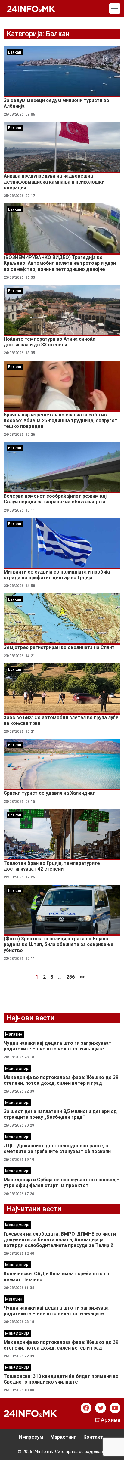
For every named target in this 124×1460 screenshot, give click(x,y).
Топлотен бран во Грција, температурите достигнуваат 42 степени (52, 866)
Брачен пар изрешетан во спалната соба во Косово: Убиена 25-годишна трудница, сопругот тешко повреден (60, 420)
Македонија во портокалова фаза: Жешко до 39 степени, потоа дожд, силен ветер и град (61, 1080)
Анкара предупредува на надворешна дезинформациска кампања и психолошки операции (54, 181)
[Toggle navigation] (114, 8)
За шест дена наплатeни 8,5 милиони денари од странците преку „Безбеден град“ (60, 1114)
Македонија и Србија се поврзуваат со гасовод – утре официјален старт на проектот (62, 1182)
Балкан (14, 52)
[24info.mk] (31, 8)
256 (71, 977)
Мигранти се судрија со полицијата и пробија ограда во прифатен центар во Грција (57, 574)
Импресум (31, 1437)
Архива (110, 1419)
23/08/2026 (13, 585)
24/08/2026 (13, 353)
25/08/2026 (13, 195)
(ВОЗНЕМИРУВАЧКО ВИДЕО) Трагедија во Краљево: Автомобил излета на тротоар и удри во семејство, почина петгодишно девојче (60, 263)
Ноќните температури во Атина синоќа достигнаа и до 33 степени (49, 342)
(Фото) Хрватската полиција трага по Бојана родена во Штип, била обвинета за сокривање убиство (58, 944)
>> (82, 977)
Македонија (17, 1068)
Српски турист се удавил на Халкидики (49, 793)
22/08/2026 (13, 877)
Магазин (13, 1034)
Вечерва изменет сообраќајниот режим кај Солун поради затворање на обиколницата (55, 499)
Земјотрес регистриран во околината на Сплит (59, 647)
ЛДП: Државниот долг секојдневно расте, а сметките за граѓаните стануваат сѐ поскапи (57, 1148)
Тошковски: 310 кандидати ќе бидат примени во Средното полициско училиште (61, 1379)
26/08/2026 (13, 114)
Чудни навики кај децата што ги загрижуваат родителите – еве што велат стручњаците (57, 1046)
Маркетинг (63, 1437)
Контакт (93, 1437)
